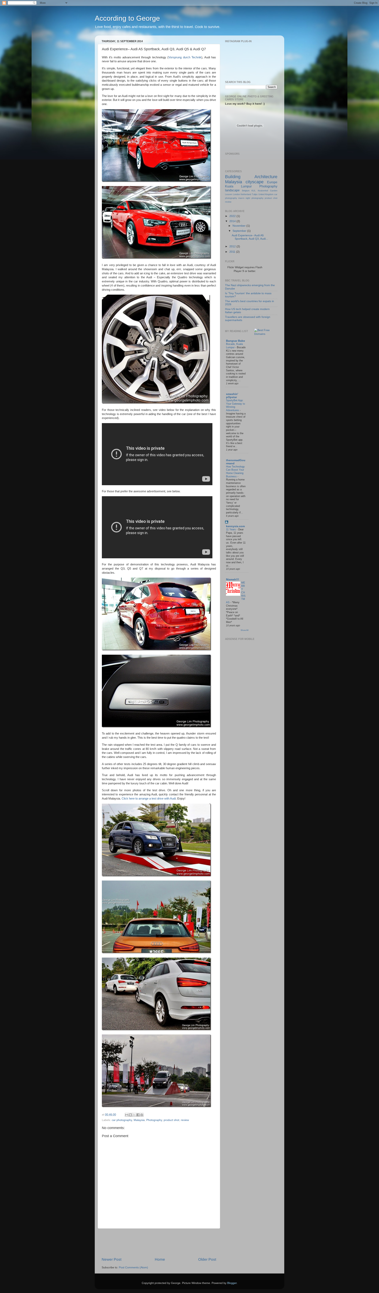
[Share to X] (134, 1115)
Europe (272, 182)
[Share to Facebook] (138, 1115)
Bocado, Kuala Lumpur (234, 346)
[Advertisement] (173, 1243)
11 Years (231, 529)
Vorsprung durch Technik (184, 57)
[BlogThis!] (130, 1115)
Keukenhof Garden (268, 190)
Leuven (228, 194)
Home (160, 1259)
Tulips (255, 194)
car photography (122, 1120)
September (240, 230)
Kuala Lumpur (238, 186)
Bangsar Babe (235, 340)
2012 (232, 246)
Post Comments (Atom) (133, 1267)
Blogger (232, 1283)
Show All (244, 630)
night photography (254, 198)
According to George (127, 18)
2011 (232, 251)
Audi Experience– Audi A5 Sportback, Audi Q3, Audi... (250, 237)
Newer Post (111, 1259)
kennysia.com (235, 526)
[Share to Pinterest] (142, 1115)
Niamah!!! (232, 579)
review (185, 1120)
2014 (232, 221)
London (236, 194)
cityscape (255, 181)
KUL (253, 190)
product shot (171, 1120)
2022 (232, 216)
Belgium (246, 190)
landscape (232, 190)
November (239, 225)
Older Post (207, 1259)
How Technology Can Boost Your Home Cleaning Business (235, 471)
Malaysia (139, 1120)
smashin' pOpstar (232, 396)
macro (241, 198)
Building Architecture (251, 176)
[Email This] (127, 1115)
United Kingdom (266, 194)
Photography (154, 1120)
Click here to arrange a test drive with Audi (149, 798)
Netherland (246, 194)
